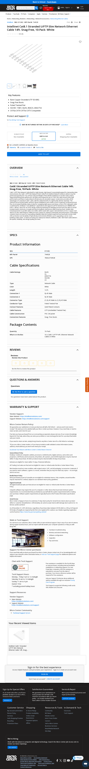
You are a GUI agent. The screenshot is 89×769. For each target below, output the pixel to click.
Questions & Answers (25, 379)
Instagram (64, 760)
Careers (47, 721)
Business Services (51, 726)
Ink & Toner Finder (51, 718)
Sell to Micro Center (51, 723)
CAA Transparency (44, 759)
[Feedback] (87, 384)
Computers (31, 14)
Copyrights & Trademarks (27, 765)
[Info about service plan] (27, 116)
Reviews (15, 349)
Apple (38, 14)
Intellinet (10, 22)
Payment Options (32, 720)
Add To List (43, 154)
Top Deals (16, 14)
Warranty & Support (24, 407)
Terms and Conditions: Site (28, 763)
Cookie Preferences (25, 767)
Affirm (28, 723)
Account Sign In (42, 765)
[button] (78, 757)
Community (49, 711)
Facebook (57, 760)
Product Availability (32, 713)
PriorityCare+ (53, 14)
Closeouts (67, 711)
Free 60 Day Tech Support (17, 120)
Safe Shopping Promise (15, 718)
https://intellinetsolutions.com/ (31, 416)
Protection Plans (12, 723)
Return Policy (11, 713)
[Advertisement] (46, 660)
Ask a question (24, 176)
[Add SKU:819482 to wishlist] (23, 631)
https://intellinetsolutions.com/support (35, 419)
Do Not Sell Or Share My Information (31, 761)
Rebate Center (50, 716)
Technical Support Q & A (21, 613)
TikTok (71, 760)
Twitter (60, 760)
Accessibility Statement (40, 758)
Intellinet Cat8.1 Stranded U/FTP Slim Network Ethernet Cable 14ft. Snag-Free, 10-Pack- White (18, 648)
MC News (61, 14)
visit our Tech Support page (50, 554)
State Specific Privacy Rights (28, 759)
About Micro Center (26, 758)
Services (44, 14)
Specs (13, 235)
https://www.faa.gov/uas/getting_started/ (33, 512)
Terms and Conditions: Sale (46, 763)
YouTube (68, 760)
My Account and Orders (15, 711)
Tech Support (68, 713)
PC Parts (23, 14)
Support (66, 14)
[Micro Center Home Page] (11, 7)
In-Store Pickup (31, 711)
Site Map (48, 731)
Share (76, 22)
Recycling (10, 721)
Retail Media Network (52, 728)
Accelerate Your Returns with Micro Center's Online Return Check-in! (30, 450)
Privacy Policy (48, 761)
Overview (16, 168)
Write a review (14, 176)
